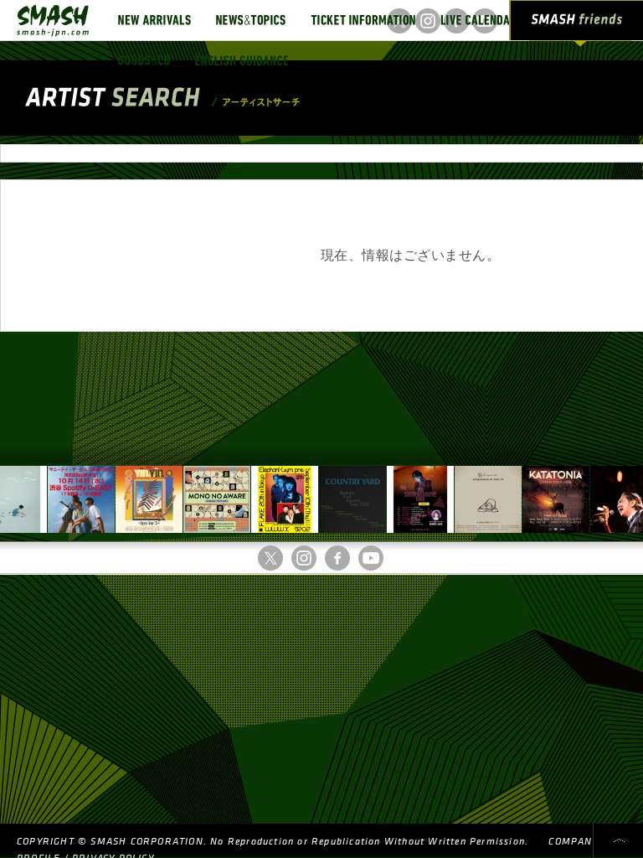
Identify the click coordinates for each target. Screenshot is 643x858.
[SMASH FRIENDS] (577, 23)
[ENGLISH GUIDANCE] (242, 60)
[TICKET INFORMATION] (363, 20)
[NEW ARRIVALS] (154, 20)
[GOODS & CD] (144, 60)
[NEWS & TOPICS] (250, 20)
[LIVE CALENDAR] (478, 20)
